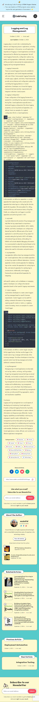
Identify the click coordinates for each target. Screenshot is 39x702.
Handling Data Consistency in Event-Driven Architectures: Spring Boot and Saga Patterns (24, 594)
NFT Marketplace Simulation (23, 548)
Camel (12, 443)
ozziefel (24, 521)
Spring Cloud (26, 453)
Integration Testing (25, 662)
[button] (34, 312)
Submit (30, 498)
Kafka (19, 446)
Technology (28, 457)
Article (30, 439)
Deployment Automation (16, 645)
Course (10, 446)
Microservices (30, 446)
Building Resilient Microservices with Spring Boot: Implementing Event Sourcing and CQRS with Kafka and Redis (24, 620)
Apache (21, 439)
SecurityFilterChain (16, 450)
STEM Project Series (29, 4)
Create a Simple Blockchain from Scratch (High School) (23, 555)
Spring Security (15, 457)
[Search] (35, 16)
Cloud (21, 443)
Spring (29, 450)
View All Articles (19, 539)
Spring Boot (14, 453)
